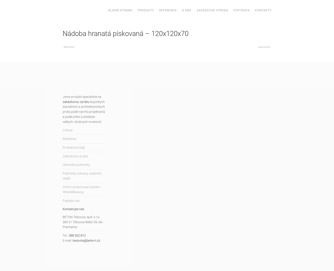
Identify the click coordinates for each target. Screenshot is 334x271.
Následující (264, 47)
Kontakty (263, 10)
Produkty (146, 10)
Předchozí (69, 47)
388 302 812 (77, 235)
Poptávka (241, 10)
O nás (186, 10)
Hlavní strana (120, 10)
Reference (168, 10)
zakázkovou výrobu (76, 102)
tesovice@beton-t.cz (86, 240)
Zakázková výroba (212, 10)
